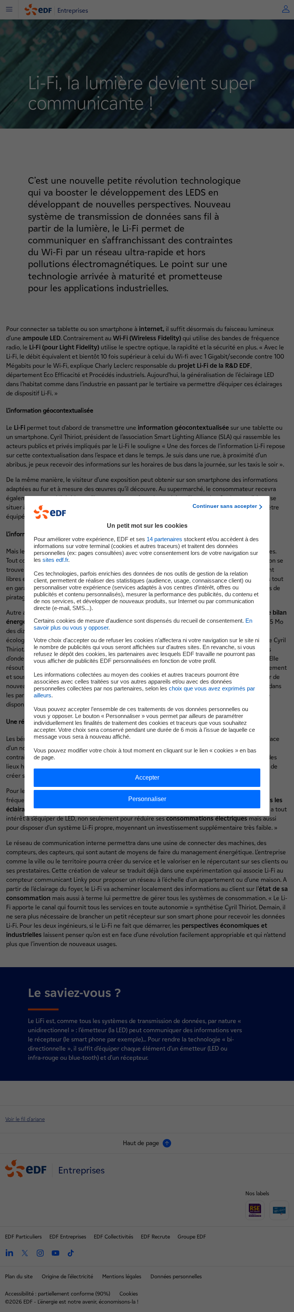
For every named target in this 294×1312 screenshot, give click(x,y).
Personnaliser (147, 799)
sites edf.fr (55, 559)
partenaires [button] (164, 539)
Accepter (147, 777)
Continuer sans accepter (225, 506)
